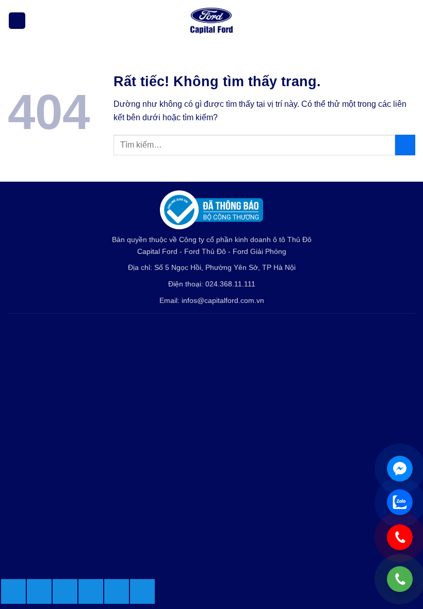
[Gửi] (405, 145)
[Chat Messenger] (400, 469)
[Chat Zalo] (400, 502)
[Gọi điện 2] (400, 537)
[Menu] (17, 20)
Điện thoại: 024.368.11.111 (211, 284)
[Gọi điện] (400, 579)
